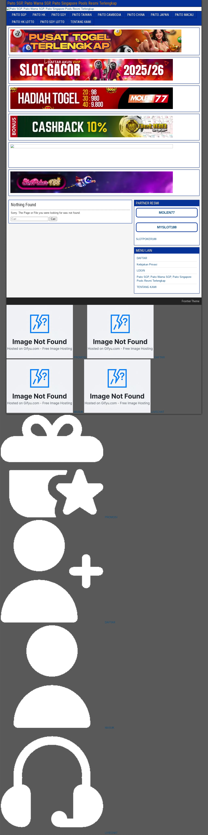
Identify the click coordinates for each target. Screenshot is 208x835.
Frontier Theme (190, 301)
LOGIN (141, 270)
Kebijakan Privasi (147, 264)
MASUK (78, 411)
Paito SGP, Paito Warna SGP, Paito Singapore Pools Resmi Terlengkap (62, 3)
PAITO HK (38, 15)
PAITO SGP (19, 15)
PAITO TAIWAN (82, 15)
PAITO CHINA (136, 15)
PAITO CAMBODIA (109, 15)
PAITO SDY (58, 15)
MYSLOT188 (167, 227)
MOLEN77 (167, 213)
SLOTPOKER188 (146, 239)
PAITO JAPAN (160, 15)
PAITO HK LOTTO (23, 22)
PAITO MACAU (184, 15)
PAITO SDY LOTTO (52, 22)
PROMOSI (80, 357)
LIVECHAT (157, 411)
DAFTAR (142, 258)
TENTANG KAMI (80, 22)
